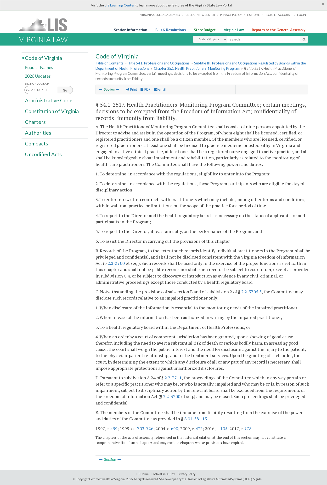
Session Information (130, 30)
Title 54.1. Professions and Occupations (159, 63)
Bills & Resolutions (170, 30)
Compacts (36, 143)
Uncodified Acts (43, 154)
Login (301, 14)
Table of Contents (110, 63)
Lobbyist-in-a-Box (163, 474)
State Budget (205, 30)
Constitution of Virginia (52, 111)
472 (199, 428)
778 (248, 428)
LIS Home (142, 474)
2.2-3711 (173, 378)
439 (114, 428)
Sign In (257, 479)
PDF (146, 89)
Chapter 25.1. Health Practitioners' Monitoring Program (197, 68)
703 (140, 428)
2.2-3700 (116, 263)
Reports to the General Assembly (278, 30)
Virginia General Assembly (160, 14)
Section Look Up (37, 83)
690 (174, 428)
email (162, 89)
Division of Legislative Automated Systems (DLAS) (219, 479)
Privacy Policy (231, 14)
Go (65, 90)
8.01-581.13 (195, 418)
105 (223, 428)
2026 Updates (38, 76)
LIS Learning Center (120, 5)
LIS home (253, 14)
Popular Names (39, 67)
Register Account (278, 14)
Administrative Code (49, 100)
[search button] (304, 39)
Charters (35, 122)
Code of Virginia (43, 58)
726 (149, 428)
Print (133, 89)
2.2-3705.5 (251, 291)
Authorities (38, 133)
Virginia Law (234, 30)
